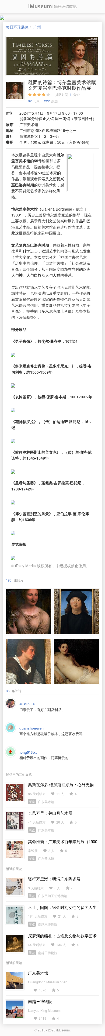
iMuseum (63, 1030)
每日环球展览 (17, 27)
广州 (37, 27)
